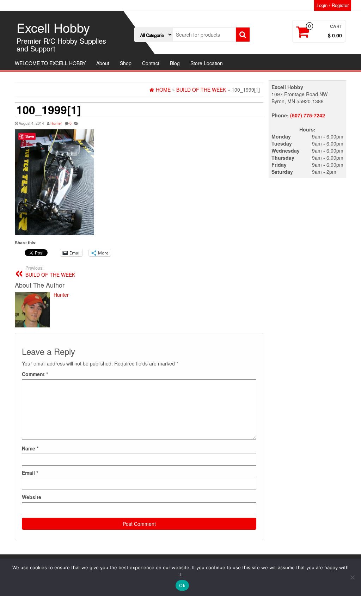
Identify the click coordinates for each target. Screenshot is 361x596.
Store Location (206, 63)
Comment (35, 373)
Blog (175, 63)
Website (31, 496)
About (102, 63)
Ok (182, 585)
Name (30, 448)
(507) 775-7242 (307, 115)
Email (30, 472)
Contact (150, 63)
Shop (125, 63)
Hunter (56, 123)
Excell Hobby (53, 27)
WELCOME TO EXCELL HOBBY (50, 63)
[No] (352, 577)
